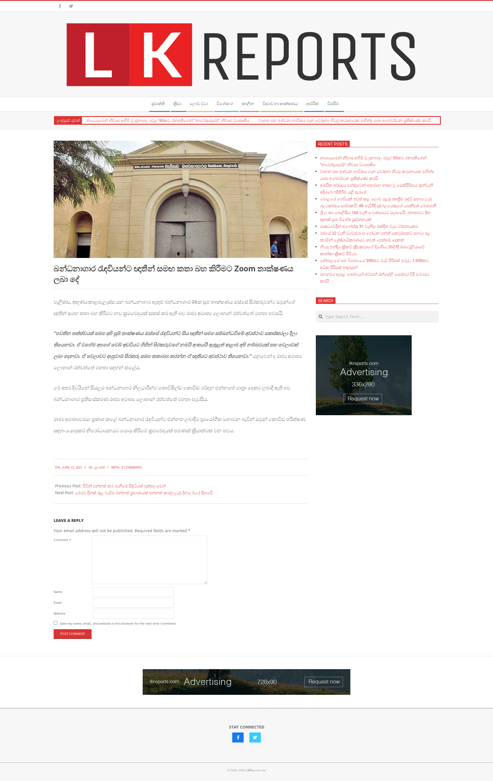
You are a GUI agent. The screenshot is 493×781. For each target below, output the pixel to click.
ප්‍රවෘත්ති (99, 467)
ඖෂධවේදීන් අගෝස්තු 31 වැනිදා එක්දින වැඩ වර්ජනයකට (369, 226)
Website (59, 613)
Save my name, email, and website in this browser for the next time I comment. (118, 623)
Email (58, 602)
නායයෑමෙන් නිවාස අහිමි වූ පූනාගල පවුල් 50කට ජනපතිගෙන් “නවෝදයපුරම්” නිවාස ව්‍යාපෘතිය (167, 120)
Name (58, 592)
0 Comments (132, 467)
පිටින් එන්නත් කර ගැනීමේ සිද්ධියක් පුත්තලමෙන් (124, 486)
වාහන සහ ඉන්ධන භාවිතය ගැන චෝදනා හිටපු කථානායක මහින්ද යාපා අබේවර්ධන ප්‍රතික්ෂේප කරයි (344, 120)
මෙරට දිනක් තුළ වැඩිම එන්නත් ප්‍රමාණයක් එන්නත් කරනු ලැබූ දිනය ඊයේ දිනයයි (144, 492)
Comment (62, 540)
